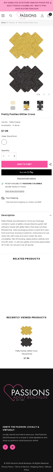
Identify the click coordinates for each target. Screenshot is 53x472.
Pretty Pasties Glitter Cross (26, 352)
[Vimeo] (12, 447)
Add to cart (24, 164)
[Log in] (42, 15)
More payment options (26, 178)
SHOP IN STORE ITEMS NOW (26, 8)
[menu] (3, 15)
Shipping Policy (37, 467)
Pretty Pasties (14, 122)
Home (3, 23)
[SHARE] (50, 164)
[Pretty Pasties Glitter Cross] (26, 336)
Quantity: (5, 150)
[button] (44, 94)
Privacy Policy (7, 467)
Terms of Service (22, 467)
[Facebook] (5, 447)
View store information (14, 191)
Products (12, 23)
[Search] (10, 15)
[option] (26, 61)
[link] (13, 300)
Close (51, 3)
